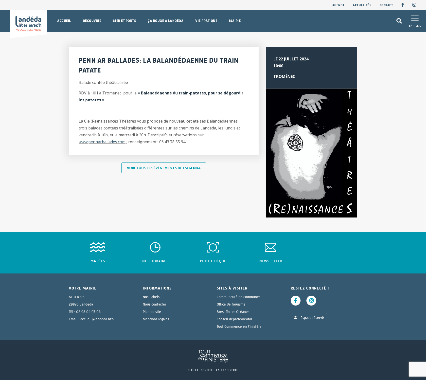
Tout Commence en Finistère (239, 326)
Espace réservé (312, 317)
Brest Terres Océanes (233, 311)
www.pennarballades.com (102, 142)
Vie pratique (206, 21)
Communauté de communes (238, 297)
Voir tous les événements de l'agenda (164, 167)
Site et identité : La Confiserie (213, 370)
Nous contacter (154, 304)
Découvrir (92, 21)
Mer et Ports (124, 21)
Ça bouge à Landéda (165, 21)
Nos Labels (151, 297)
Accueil (64, 21)
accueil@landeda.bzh (97, 319)
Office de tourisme (231, 304)
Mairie (235, 21)
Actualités (362, 5)
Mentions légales (156, 319)
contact (386, 5)
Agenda (338, 5)
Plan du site (152, 311)
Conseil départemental (234, 319)
